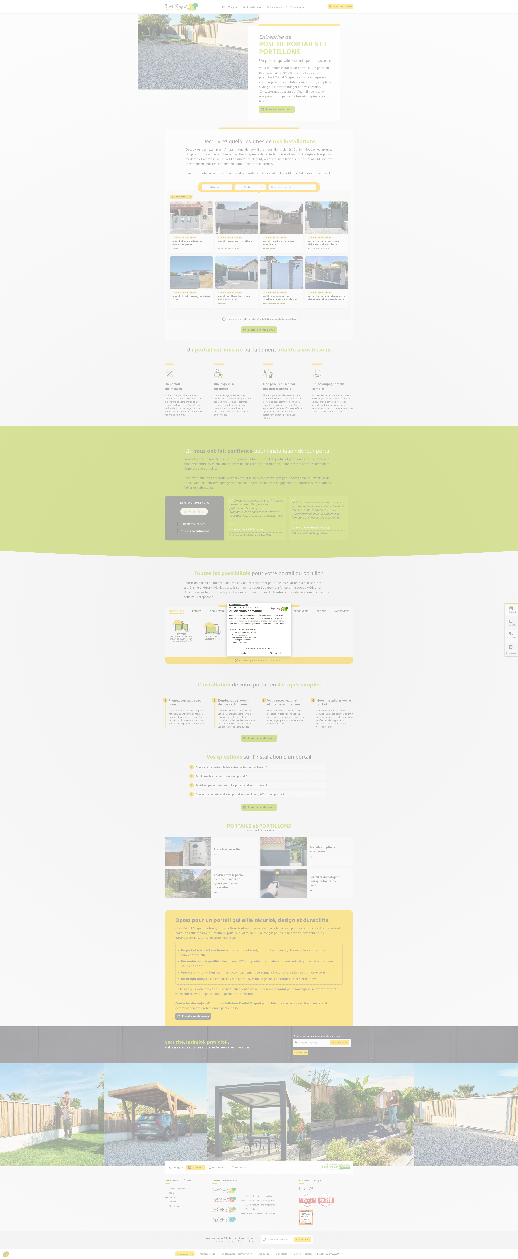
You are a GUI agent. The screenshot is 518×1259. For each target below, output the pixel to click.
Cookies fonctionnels (239, 635)
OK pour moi (275, 653)
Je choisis (243, 653)
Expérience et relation (239, 642)
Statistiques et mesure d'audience (243, 637)
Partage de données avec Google (243, 632)
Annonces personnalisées (241, 640)
